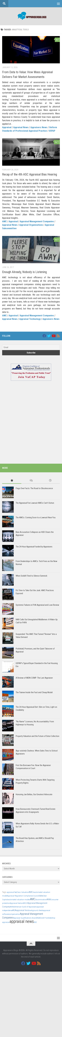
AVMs (12, 907)
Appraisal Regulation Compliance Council (23, 896)
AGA (14, 910)
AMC (4, 221)
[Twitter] (49, 336)
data (41, 895)
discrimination (41, 899)
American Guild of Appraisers (25, 907)
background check (36, 910)
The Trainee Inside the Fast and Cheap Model (34, 692)
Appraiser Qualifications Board (25, 918)
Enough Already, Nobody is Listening (24, 272)
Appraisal (6, 127)
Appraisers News (38, 127)
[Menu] (58, 3)
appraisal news (22, 921)
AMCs (31, 892)
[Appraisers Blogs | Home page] (31, 16)
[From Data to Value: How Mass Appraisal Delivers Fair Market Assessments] (31, 49)
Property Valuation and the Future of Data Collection (37, 736)
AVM (48, 899)
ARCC (25, 903)
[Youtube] (53, 336)
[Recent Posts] (50, 481)
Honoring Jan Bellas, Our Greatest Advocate (34, 794)
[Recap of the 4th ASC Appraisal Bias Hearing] (31, 152)
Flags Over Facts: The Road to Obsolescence (34, 488)
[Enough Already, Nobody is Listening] (31, 249)
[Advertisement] (31, 426)
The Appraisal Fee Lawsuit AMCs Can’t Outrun (35, 503)
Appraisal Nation (16, 903)
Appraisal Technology (30, 319)
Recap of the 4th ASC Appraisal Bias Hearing (29, 174)
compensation (14, 914)
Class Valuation (22, 892)
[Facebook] (44, 336)
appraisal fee (11, 892)
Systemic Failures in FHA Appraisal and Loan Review (37, 605)
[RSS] (58, 336)
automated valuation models (19, 899)
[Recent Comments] (31, 481)
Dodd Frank (44, 918)
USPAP (52, 130)
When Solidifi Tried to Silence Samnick (31, 575)
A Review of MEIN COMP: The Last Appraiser (34, 678)
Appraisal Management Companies (37, 221)
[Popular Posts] (11, 481)
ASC (35, 922)
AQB (38, 918)
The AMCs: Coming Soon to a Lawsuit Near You (36, 517)
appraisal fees (22, 910)
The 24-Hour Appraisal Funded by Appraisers (34, 546)
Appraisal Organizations (31, 225)
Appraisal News (21, 127)
